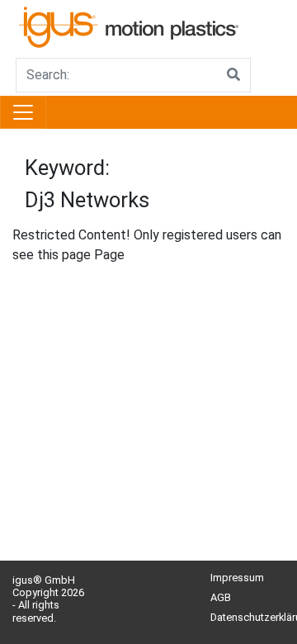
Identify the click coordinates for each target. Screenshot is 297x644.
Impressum (237, 577)
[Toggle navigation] (23, 112)
